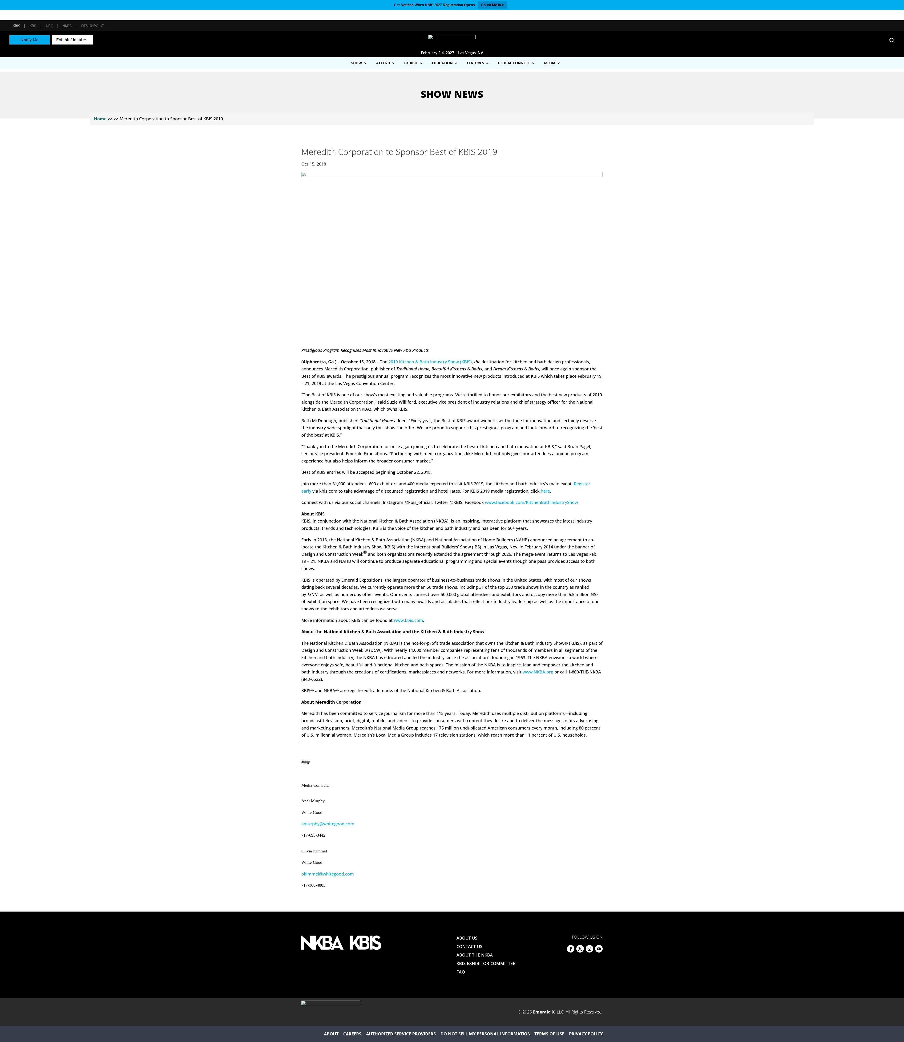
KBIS (16, 25)
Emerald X (544, 1012)
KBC (49, 25)
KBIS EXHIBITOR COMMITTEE (485, 963)
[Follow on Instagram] (589, 949)
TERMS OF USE (549, 1034)
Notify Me (30, 40)
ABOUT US (466, 938)
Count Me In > (492, 5)
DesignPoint (92, 25)
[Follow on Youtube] (599, 949)
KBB (33, 25)
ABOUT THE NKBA (474, 955)
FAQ (460, 972)
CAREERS (352, 1034)
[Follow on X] (580, 949)
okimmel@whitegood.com (327, 874)
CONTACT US (469, 946)
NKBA (67, 25)
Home (100, 119)
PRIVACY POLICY (586, 1034)
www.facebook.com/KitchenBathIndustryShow (531, 502)
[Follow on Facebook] (570, 949)
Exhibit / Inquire (71, 40)
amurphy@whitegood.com (327, 824)
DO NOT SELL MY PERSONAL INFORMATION (485, 1034)
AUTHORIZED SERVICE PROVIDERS (401, 1034)
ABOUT (331, 1034)
